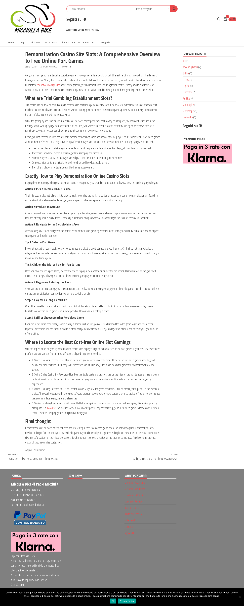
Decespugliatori (190, 67)
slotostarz (51, 408)
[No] (240, 597)
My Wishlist (130, 533)
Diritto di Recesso (133, 514)
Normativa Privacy (133, 501)
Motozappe (188, 111)
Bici (184, 61)
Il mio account (69, 42)
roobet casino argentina (48, 85)
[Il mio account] (218, 19)
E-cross (186, 80)
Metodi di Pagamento (134, 483)
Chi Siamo (35, 42)
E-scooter (187, 92)
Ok (113, 601)
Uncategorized (39, 449)
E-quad (186, 86)
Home (11, 42)
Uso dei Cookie (131, 508)
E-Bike (186, 73)
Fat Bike (186, 98)
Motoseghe (188, 105)
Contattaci (88, 42)
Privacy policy (127, 601)
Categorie (104, 42)
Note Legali (129, 520)
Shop (22, 42)
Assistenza (51, 42)
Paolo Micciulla (50, 66)
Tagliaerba (188, 117)
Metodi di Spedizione (134, 489)
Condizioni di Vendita (134, 495)
